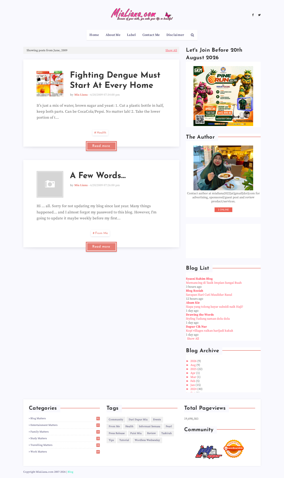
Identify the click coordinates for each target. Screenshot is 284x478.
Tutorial (124, 440)
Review (151, 433)
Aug (193, 365)
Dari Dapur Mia (138, 419)
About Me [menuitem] (113, 35)
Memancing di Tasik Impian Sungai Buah (214, 283)
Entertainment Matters (64, 425)
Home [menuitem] (94, 35)
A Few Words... (98, 176)
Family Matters (64, 431)
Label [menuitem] (131, 35)
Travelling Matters (64, 445)
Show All (171, 50)
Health (101, 132)
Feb (193, 381)
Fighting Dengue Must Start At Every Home (115, 80)
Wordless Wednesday (147, 440)
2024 (193, 389)
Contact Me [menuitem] (151, 35)
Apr (193, 373)
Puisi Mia (136, 433)
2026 (193, 361)
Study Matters (64, 438)
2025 (193, 369)
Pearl (169, 426)
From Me (101, 233)
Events (157, 419)
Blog (70, 472)
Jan (192, 385)
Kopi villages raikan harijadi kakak (209, 331)
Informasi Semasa (149, 426)
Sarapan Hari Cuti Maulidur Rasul (209, 295)
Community (116, 419)
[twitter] (259, 15)
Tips (111, 440)
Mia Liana (81, 94)
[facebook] (253, 15)
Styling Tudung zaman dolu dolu (208, 319)
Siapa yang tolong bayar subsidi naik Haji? (214, 307)
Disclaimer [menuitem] (175, 35)
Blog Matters (64, 418)
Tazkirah (166, 433)
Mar (193, 377)
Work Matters (64, 451)
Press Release (117, 433)
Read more (101, 146)
